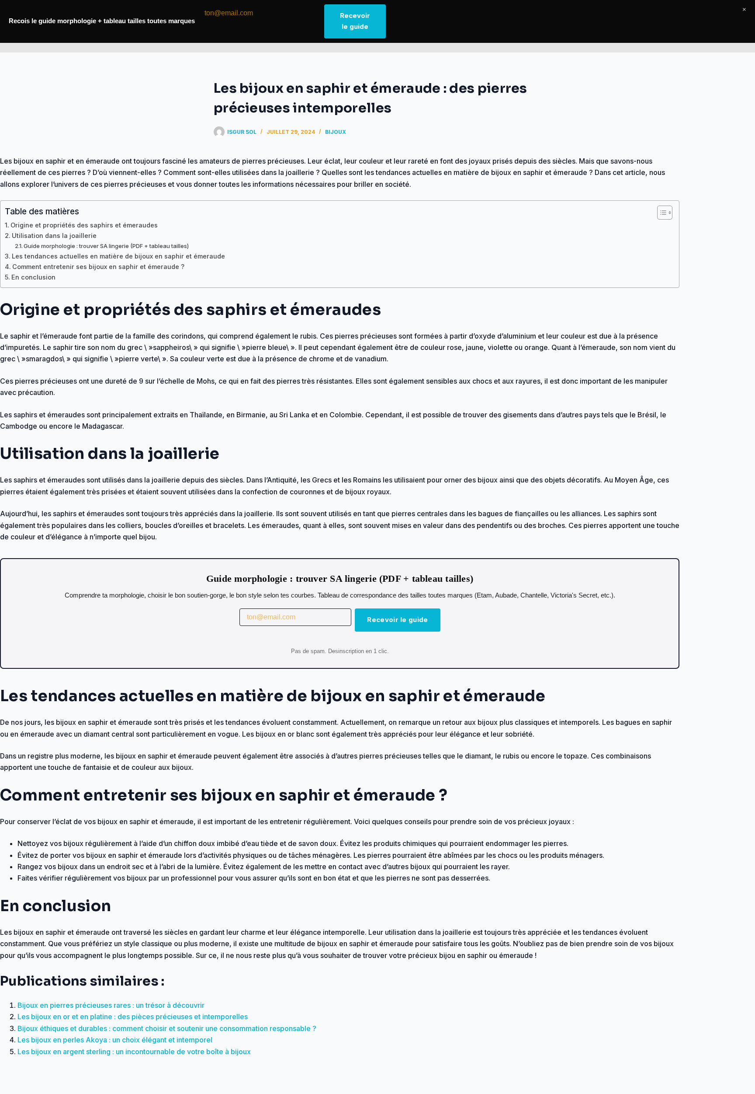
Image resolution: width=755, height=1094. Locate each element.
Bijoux (335, 132)
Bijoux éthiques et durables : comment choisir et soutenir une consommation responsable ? (166, 1028)
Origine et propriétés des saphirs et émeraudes (84, 225)
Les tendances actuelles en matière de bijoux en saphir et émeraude (118, 256)
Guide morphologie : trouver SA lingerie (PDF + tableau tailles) (106, 245)
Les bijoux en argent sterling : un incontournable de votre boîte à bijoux (134, 1051)
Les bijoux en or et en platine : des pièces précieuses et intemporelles (132, 1016)
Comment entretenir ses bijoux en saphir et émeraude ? (98, 266)
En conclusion (33, 277)
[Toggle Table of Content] (660, 212)
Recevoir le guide (397, 619)
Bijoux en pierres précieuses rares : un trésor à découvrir (110, 1005)
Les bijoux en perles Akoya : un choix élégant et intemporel (114, 1039)
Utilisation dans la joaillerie (54, 235)
